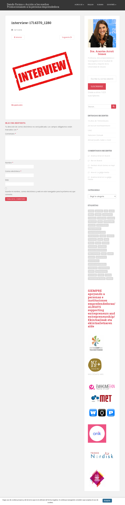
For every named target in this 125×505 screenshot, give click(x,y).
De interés (111, 5)
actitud (91, 211)
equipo (102, 236)
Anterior (18, 37)
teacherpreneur (101, 271)
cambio (98, 214)
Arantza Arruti (96, 156)
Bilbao (91, 214)
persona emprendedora (97, 264)
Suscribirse (97, 86)
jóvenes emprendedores (97, 250)
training (108, 275)
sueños (91, 271)
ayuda (111, 211)
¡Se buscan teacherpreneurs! (99, 125)
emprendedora (102, 225)
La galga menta (103, 172)
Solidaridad (93, 268)
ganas (100, 239)
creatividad (102, 218)
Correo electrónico (13, 171)
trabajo (100, 275)
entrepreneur (93, 236)
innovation (102, 246)
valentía (109, 278)
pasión (110, 254)
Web (7, 180)
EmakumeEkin (109, 222)
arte (105, 211)
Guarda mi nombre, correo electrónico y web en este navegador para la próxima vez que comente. (40, 193)
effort (100, 222)
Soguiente (66, 37)
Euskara (100, 5)
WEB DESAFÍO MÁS (96, 374)
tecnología (92, 275)
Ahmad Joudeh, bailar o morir (99, 140)
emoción (92, 225)
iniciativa (106, 243)
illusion (91, 243)
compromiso (107, 214)
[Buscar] (113, 106)
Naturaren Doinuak (95, 135)
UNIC (90, 130)
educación (92, 222)
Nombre (9, 162)
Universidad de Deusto (97, 278)
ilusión (98, 243)
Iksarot (107, 156)
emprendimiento (94, 229)
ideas (106, 239)
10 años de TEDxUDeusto (98, 121)
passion (91, 257)
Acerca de (79, 5)
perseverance (101, 257)
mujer (104, 254)
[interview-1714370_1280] (42, 71)
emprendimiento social (97, 232)
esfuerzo (110, 236)
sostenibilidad (104, 268)
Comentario (10, 134)
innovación (92, 246)
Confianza (92, 218)
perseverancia (94, 261)
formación (92, 239)
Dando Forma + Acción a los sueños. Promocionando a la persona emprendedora (33, 5)
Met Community (94, 254)
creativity (111, 218)
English (91, 5)
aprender (99, 211)
